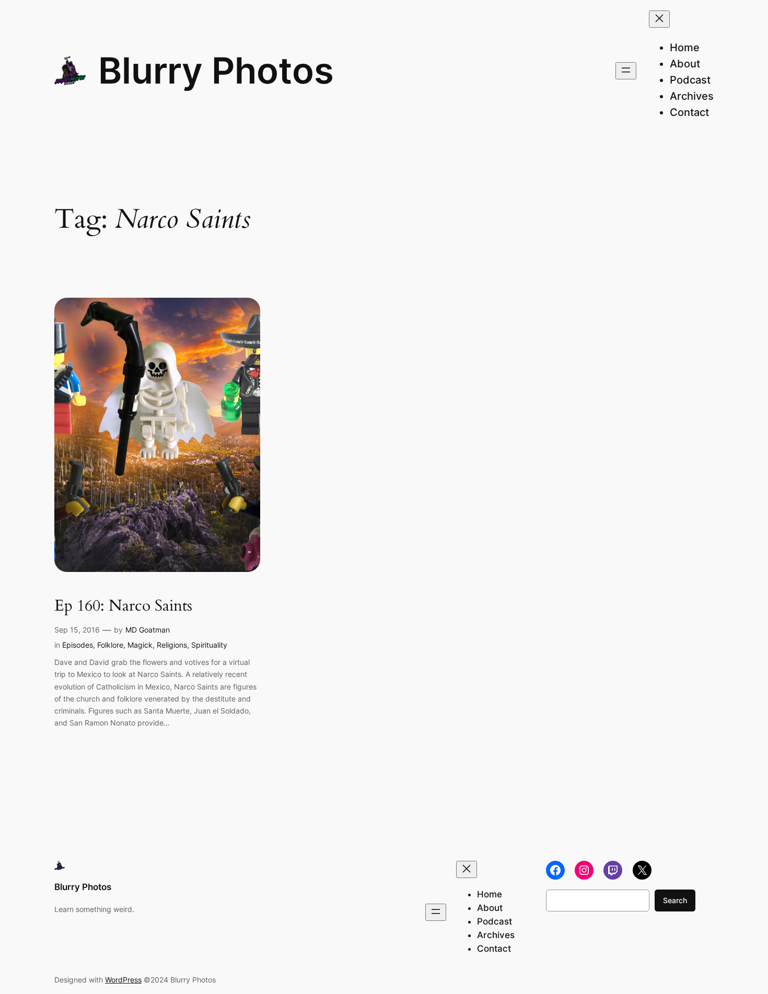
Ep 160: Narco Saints (123, 606)
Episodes (77, 644)
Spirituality (209, 644)
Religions (172, 644)
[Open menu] (625, 70)
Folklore (110, 644)
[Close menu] (659, 19)
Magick (140, 644)
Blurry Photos (216, 70)
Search (675, 900)
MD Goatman (147, 629)
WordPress (123, 979)
